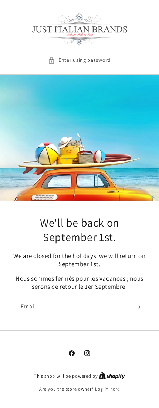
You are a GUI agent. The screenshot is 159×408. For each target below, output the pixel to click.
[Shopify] (112, 376)
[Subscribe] (137, 306)
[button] (79, 60)
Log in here (107, 389)
